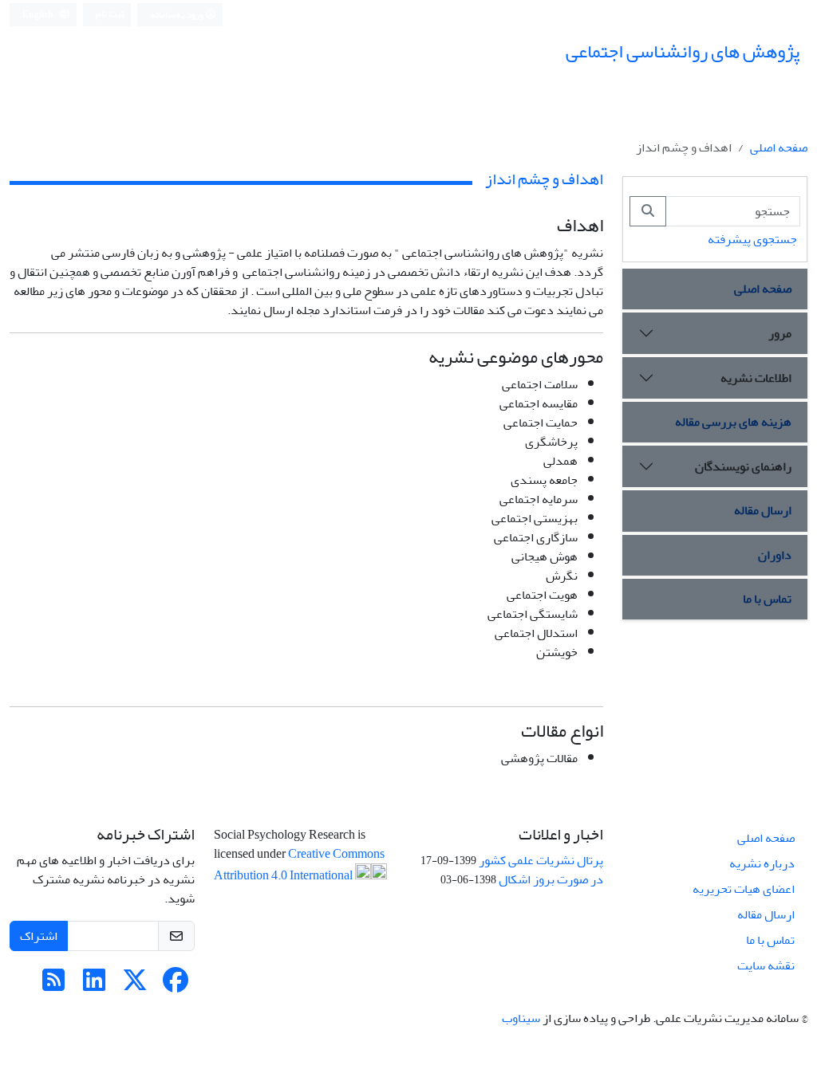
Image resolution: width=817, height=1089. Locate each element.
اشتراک (38, 936)
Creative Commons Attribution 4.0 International (299, 864)
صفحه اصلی (778, 147)
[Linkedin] (94, 985)
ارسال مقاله (762, 510)
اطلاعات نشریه (755, 378)
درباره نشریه (762, 863)
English (38, 15)
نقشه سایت (766, 965)
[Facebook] (175, 985)
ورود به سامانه (177, 15)
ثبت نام (110, 14)
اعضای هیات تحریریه (744, 889)
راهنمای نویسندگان (743, 466)
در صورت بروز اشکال (551, 879)
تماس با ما (767, 599)
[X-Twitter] (135, 985)
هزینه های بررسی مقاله (733, 422)
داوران (774, 555)
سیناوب (521, 1018)
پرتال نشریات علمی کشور (541, 860)
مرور (779, 333)
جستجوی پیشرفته (752, 239)
